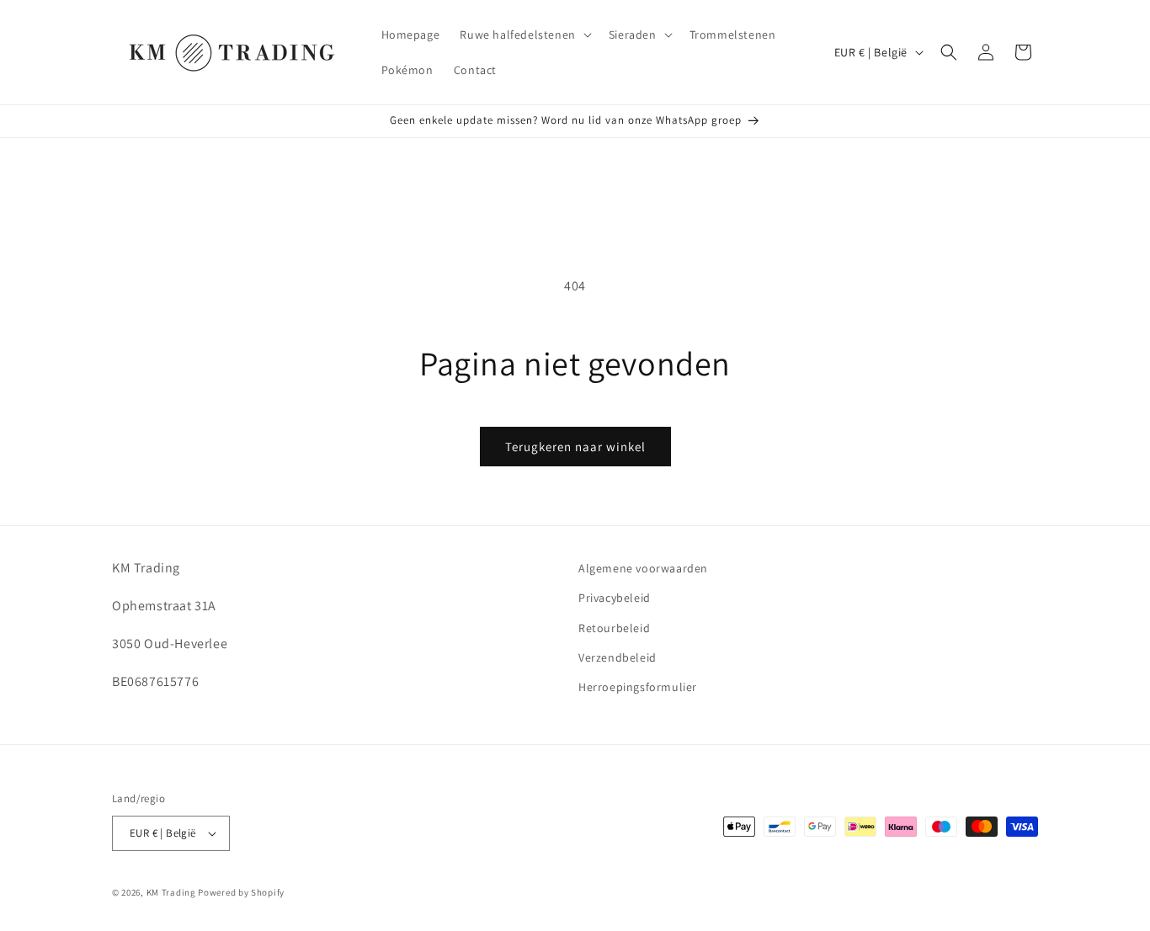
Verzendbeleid (617, 657)
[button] (524, 34)
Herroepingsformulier (637, 686)
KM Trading (171, 892)
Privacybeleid (614, 597)
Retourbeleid (614, 628)
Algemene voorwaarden (643, 568)
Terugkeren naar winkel (575, 447)
